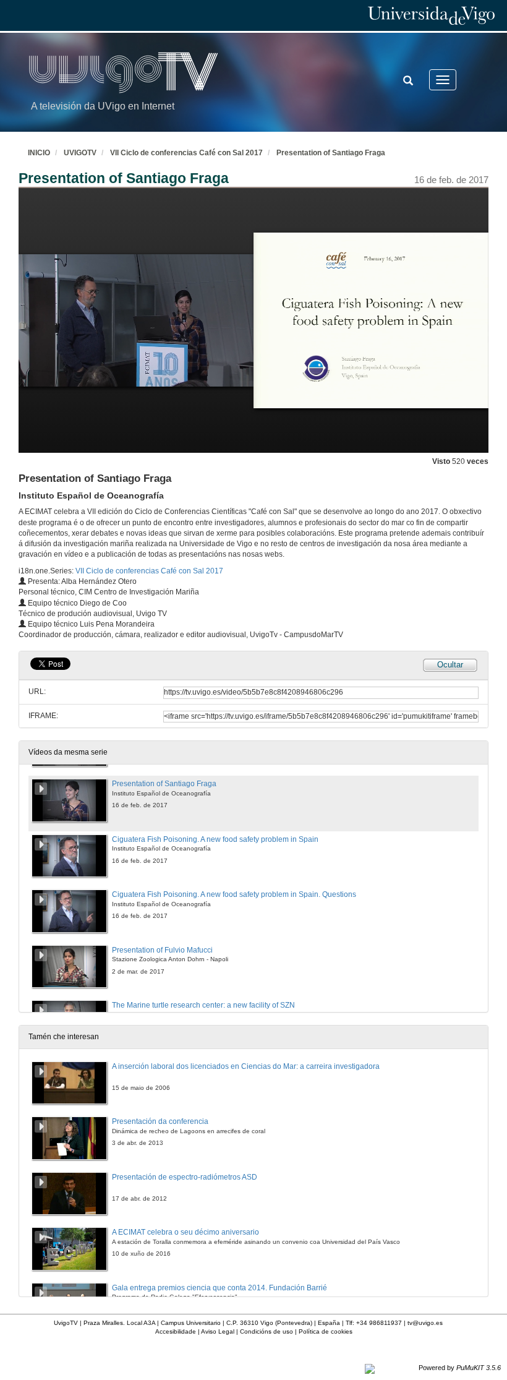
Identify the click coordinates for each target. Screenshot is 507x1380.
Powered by (460, 1367)
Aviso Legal (217, 1331)
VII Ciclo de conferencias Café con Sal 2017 (186, 152)
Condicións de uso (266, 1331)
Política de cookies (325, 1331)
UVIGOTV (80, 152)
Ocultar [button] (450, 664)
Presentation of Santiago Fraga (330, 152)
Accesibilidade (175, 1331)
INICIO (39, 152)
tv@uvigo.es (425, 1322)
